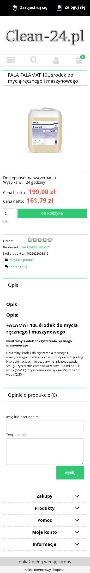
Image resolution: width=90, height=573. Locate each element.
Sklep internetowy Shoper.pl (45, 569)
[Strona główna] (45, 35)
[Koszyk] (78, 60)
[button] (11, 60)
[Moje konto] (56, 60)
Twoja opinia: (17, 434)
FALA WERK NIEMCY (35, 247)
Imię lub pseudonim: (23, 417)
